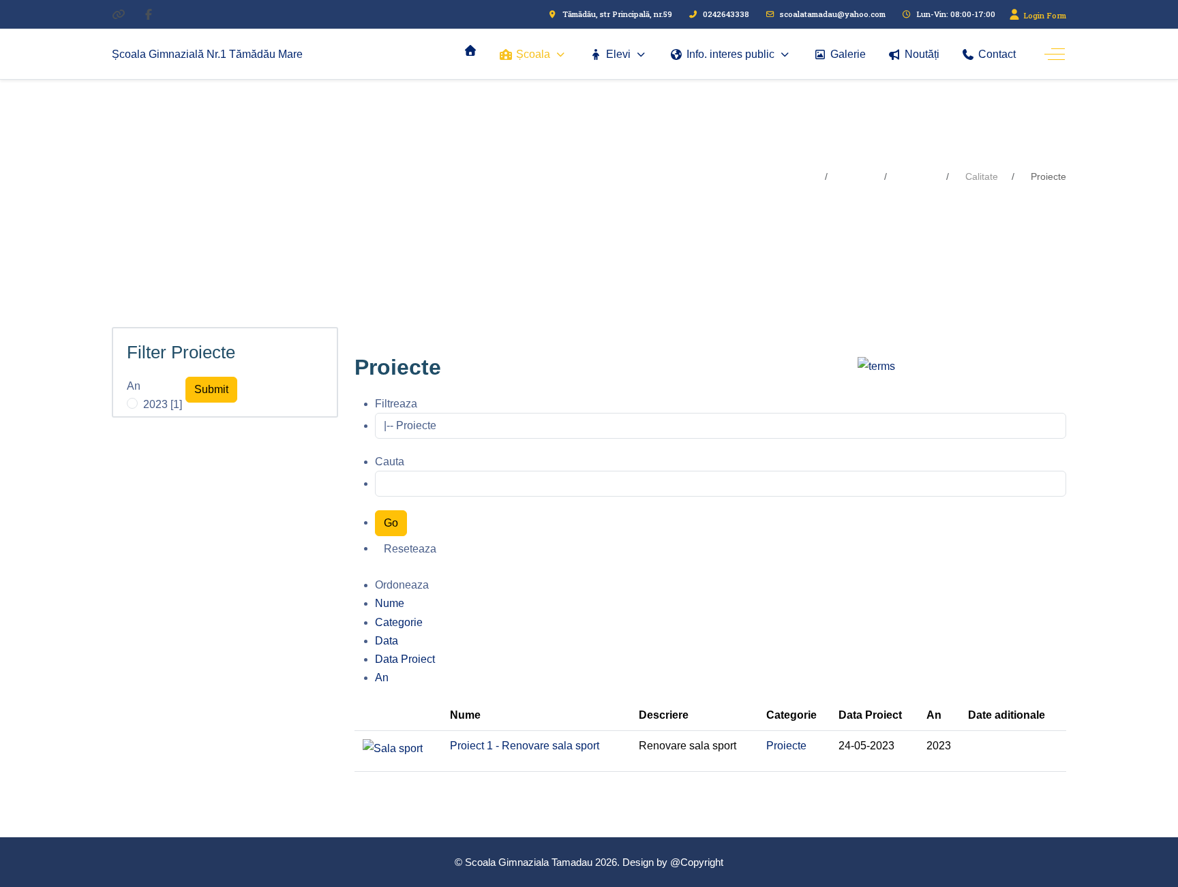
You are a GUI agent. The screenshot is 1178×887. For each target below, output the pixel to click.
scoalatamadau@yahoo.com (833, 14)
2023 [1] (162, 404)
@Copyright (696, 862)
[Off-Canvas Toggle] (1054, 54)
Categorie (399, 622)
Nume (389, 603)
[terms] (876, 365)
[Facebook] (148, 14)
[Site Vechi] (118, 14)
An (133, 386)
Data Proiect (405, 659)
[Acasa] (470, 50)
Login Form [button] (1043, 15)
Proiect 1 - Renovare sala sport (524, 745)
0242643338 (726, 14)
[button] (211, 390)
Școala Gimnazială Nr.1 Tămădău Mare (207, 54)
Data (386, 641)
